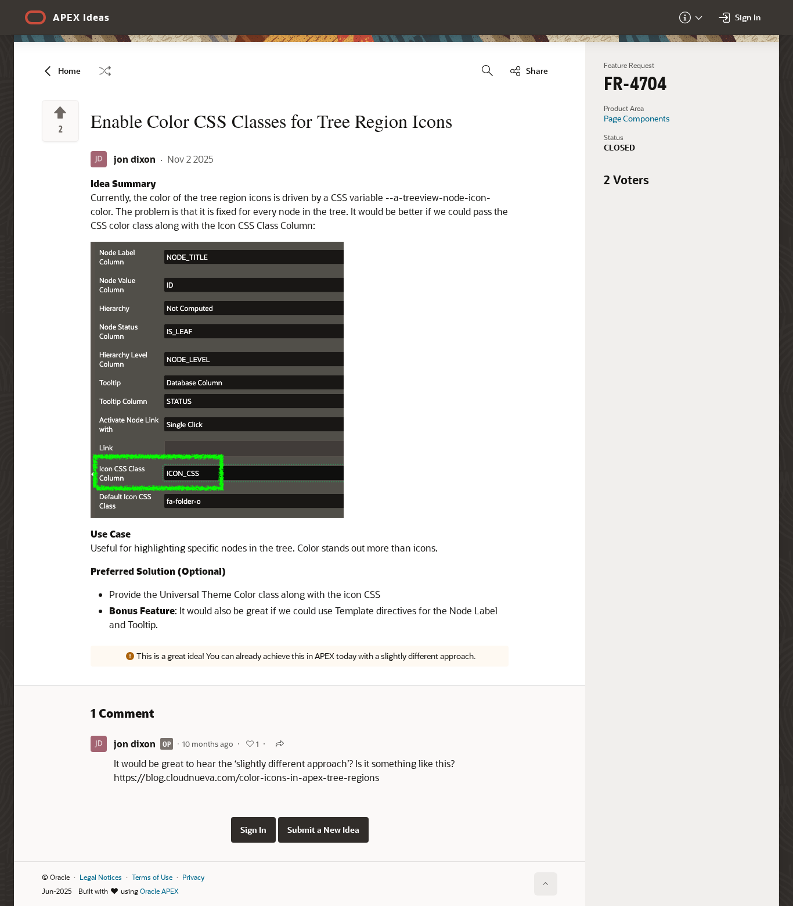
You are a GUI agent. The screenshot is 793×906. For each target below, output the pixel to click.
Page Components (637, 118)
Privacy (193, 877)
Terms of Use (152, 877)
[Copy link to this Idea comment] (279, 744)
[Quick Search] (487, 70)
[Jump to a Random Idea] (105, 71)
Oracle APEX (159, 891)
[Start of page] (545, 884)
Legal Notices (101, 877)
